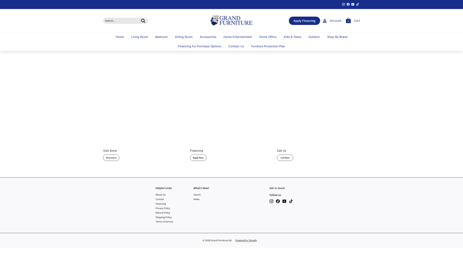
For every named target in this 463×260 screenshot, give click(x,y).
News (196, 199)
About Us (160, 194)
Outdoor (314, 37)
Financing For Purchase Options (199, 46)
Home (120, 37)
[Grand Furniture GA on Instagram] (271, 201)
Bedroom (161, 37)
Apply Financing (304, 21)
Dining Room (184, 37)
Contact (160, 199)
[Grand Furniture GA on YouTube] (284, 201)
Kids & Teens (292, 37)
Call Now (285, 157)
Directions (111, 157)
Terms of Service (164, 221)
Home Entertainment (238, 37)
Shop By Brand (337, 37)
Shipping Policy (164, 217)
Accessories (208, 37)
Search (197, 194)
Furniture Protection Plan (268, 46)
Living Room (139, 37)
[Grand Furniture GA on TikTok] (291, 201)
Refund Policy (163, 212)
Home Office (268, 37)
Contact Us (236, 46)
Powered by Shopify (246, 240)
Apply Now (198, 157)
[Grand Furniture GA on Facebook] (278, 201)
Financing (161, 203)
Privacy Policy (163, 208)
